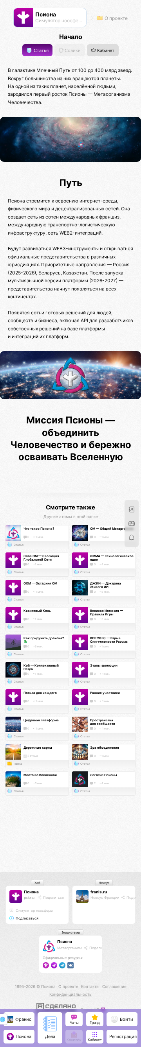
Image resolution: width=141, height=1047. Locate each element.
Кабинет (105, 50)
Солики (72, 50)
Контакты (90, 986)
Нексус (104, 883)
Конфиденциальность (70, 994)
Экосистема (70, 932)
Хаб (37, 883)
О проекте (115, 18)
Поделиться (53, 897)
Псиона (31, 891)
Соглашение (114, 986)
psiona (29, 897)
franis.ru (98, 891)
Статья (41, 50)
